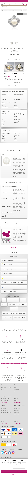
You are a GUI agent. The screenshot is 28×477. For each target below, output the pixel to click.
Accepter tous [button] (14, 471)
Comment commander (7, 373)
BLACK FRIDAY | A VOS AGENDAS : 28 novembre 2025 (14, 313)
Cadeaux (13, 10)
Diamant (16, 398)
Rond (15, 137)
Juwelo (16, 107)
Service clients (7, 371)
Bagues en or (4, 394)
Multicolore (17, 122)
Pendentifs (23, 300)
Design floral (5, 107)
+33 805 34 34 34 (8, 357)
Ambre (15, 394)
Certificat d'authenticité (7, 375)
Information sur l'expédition (7, 380)
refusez (2, 466)
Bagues (2, 389)
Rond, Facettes (18, 119)
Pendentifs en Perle (22, 304)
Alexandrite (17, 408)
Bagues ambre (4, 414)
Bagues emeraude (5, 419)
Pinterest (5, 452)
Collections (19, 10)
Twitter (2, 452)
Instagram (13, 452)
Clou (3, 122)
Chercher (26, 7)
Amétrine (16, 412)
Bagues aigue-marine (6, 412)
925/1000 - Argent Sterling (6, 103)
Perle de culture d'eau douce (19, 115)
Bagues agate (4, 408)
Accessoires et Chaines (6, 387)
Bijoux (2, 10)
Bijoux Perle (4, 304)
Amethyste (16, 389)
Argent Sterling (18, 99)
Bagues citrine (4, 417)
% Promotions (14, 309)
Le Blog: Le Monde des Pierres (20, 378)
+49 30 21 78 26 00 (8, 359)
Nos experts (20, 373)
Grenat (16, 400)
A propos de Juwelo (20, 371)
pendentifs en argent (7, 317)
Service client (7, 352)
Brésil (15, 140)
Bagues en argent (5, 392)
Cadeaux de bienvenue (7, 377)
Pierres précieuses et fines (13, 300)
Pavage (3, 140)
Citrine (15, 396)
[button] (1, 3)
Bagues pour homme (5, 398)
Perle (3, 115)
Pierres (7, 10)
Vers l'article (13, 146)
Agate (15, 387)
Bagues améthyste (5, 410)
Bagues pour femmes (6, 396)
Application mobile (20, 375)
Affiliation (20, 380)
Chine (3, 126)
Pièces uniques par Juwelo (19, 317)
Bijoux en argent (12, 304)
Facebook (9, 452)
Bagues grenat (4, 421)
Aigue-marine (17, 392)
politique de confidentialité (18, 468)
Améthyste (16, 410)
